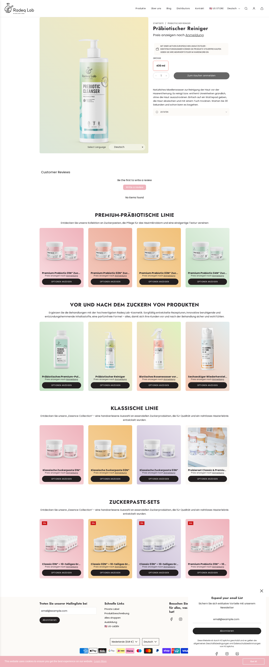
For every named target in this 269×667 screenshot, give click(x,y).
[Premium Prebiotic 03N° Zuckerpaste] (159, 250)
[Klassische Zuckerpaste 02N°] (110, 447)
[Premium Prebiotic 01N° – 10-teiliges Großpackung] (207, 541)
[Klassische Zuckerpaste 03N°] (159, 447)
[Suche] (246, 8)
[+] (166, 75)
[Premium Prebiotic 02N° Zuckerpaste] (110, 250)
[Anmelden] (254, 8)
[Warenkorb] (262, 8)
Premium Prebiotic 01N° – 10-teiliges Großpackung (221, 564)
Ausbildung (110, 622)
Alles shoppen (112, 617)
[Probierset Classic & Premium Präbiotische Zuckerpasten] (207, 447)
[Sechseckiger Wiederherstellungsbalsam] (207, 348)
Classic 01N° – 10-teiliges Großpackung (68, 564)
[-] (156, 75)
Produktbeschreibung (116, 613)
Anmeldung (194, 35)
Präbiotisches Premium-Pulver (62, 376)
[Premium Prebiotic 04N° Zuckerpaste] (207, 250)
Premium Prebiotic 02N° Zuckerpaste (115, 273)
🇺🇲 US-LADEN (111, 626)
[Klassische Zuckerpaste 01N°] (61, 447)
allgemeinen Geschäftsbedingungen (211, 643)
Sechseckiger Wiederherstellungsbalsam (215, 376)
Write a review (134, 187)
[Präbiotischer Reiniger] (110, 348)
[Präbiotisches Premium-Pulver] (61, 348)
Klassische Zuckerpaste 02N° (110, 470)
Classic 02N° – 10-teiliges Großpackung (117, 564)
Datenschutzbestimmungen (247, 643)
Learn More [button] (100, 661)
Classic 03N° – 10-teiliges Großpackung (165, 564)
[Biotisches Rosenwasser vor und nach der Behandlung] (159, 348)
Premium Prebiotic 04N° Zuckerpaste (212, 273)
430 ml (160, 65)
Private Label (111, 609)
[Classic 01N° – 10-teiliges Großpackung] (61, 541)
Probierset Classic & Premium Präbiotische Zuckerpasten (225, 470)
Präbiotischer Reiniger (110, 376)
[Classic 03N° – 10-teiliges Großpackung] (159, 541)
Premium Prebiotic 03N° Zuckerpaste (163, 273)
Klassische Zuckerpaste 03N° (159, 470)
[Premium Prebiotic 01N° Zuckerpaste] (61, 250)
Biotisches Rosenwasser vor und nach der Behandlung (175, 376)
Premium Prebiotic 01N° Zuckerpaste (66, 273)
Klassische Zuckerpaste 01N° (61, 470)
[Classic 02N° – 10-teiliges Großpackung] (110, 541)
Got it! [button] (253, 661)
